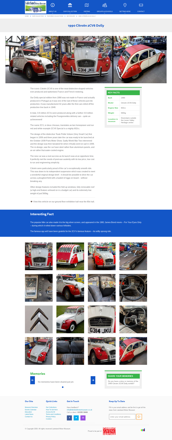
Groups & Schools (105, 11)
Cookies (49, 419)
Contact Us (28, 416)
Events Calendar (30, 409)
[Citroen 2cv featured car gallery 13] (133, 256)
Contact (141, 11)
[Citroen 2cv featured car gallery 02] (133, 351)
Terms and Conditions (53, 414)
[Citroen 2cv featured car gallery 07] (70, 319)
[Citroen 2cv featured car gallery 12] (70, 288)
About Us (52, 11)
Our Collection (70, 11)
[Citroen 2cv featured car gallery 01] (102, 351)
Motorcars (71, 16)
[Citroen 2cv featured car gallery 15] (70, 256)
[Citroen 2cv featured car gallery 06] (133, 319)
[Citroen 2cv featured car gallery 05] (102, 319)
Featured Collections (55, 16)
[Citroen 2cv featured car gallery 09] (39, 319)
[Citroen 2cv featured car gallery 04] (39, 351)
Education (28, 412)
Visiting (87, 11)
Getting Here (125, 11)
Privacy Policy (51, 416)
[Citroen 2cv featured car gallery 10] (102, 288)
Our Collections (51, 407)
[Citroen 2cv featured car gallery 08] (133, 288)
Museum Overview (31, 407)
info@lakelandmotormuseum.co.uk (79, 410)
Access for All (50, 412)
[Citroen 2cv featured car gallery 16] (39, 256)
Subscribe (139, 417)
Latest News (29, 414)
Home (27, 16)
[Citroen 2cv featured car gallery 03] (70, 351)
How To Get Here (52, 409)
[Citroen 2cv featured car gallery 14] (102, 256)
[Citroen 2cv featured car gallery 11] (39, 288)
